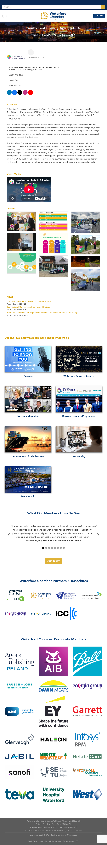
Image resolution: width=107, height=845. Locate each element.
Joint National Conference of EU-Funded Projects (28, 307)
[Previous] (9, 535)
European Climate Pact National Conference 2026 (29, 301)
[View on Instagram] (25, 94)
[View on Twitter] (19, 94)
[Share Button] (31, 52)
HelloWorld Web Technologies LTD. (63, 841)
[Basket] (4, 16)
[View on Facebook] (14, 94)
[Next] (97, 535)
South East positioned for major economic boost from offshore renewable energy (42, 312)
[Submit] (103, 7)
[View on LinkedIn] (9, 94)
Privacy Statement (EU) (57, 831)
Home (35, 35)
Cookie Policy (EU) (34, 831)
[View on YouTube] (30, 94)
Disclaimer (76, 831)
